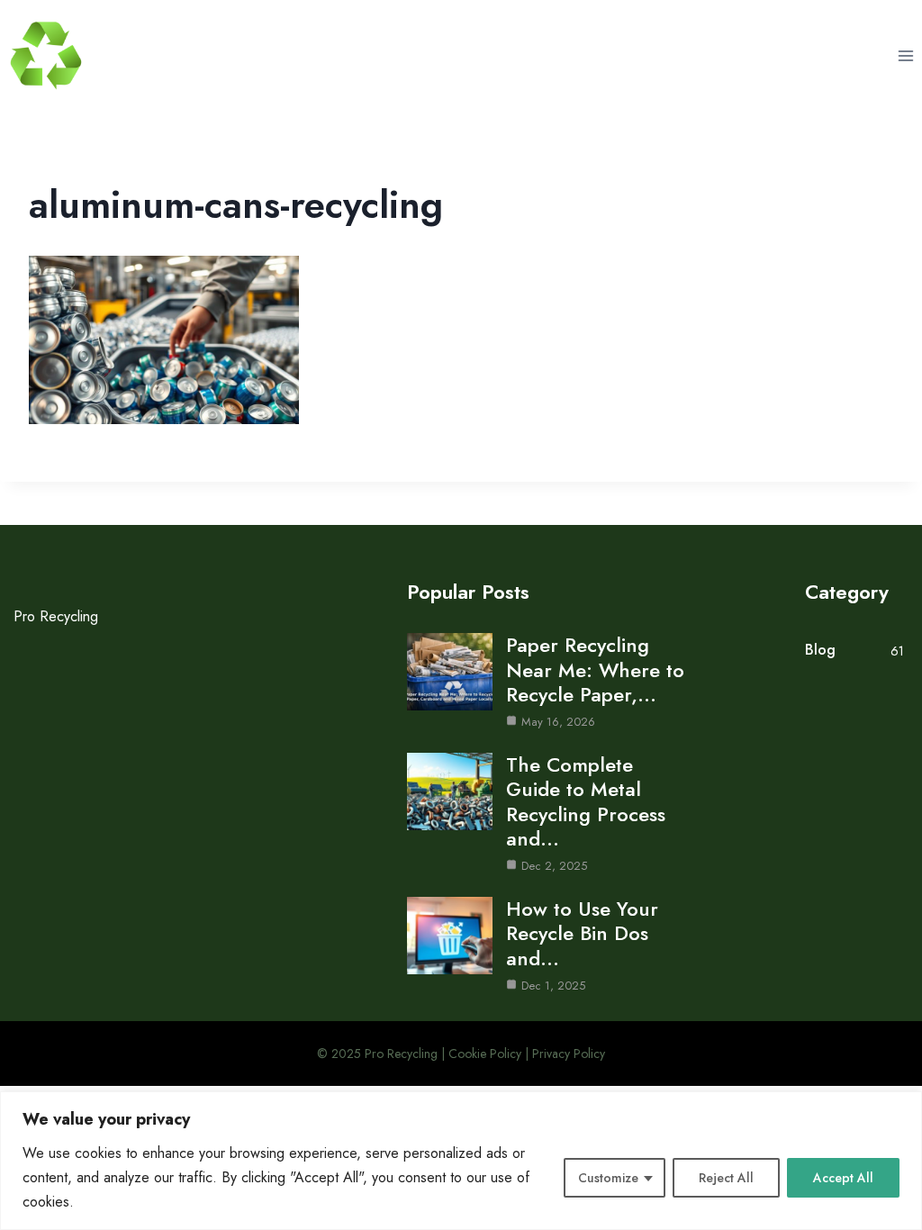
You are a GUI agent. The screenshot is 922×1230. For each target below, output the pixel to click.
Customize (608, 1178)
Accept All (843, 1178)
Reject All (726, 1178)
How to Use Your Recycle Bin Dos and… (582, 933)
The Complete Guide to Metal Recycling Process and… (585, 801)
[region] (461, 1160)
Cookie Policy (484, 1054)
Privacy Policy (568, 1054)
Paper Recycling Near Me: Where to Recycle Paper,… (595, 669)
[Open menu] (905, 55)
